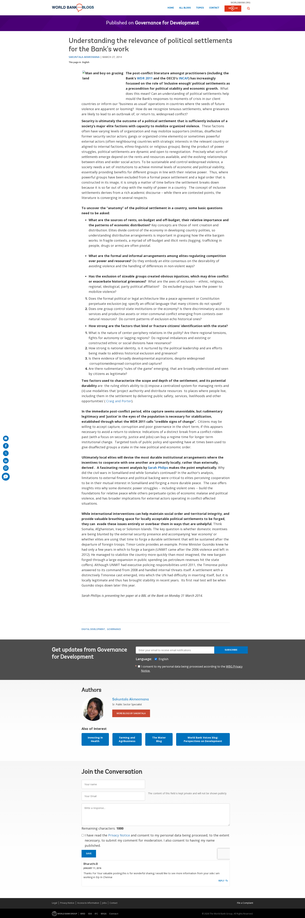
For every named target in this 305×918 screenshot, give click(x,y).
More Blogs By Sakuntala (131, 713)
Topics (200, 8)
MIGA (103, 913)
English (85, 62)
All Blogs (185, 8)
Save (89, 853)
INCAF (183, 78)
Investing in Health (95, 739)
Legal (54, 902)
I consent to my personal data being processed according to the (192, 669)
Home (171, 8)
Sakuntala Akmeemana (84, 57)
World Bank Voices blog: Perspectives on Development (203, 739)
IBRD (82, 913)
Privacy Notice (119, 835)
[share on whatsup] (6, 468)
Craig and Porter (118, 401)
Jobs (104, 902)
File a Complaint (245, 902)
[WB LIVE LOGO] (233, 8)
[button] (248, 8)
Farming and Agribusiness (127, 739)
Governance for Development (167, 23)
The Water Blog (159, 739)
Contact (214, 8)
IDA (90, 913)
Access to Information (88, 902)
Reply (221, 880)
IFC (96, 913)
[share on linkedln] (6, 461)
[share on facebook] (6, 446)
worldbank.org (240, 2)
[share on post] (6, 453)
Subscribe (231, 650)
